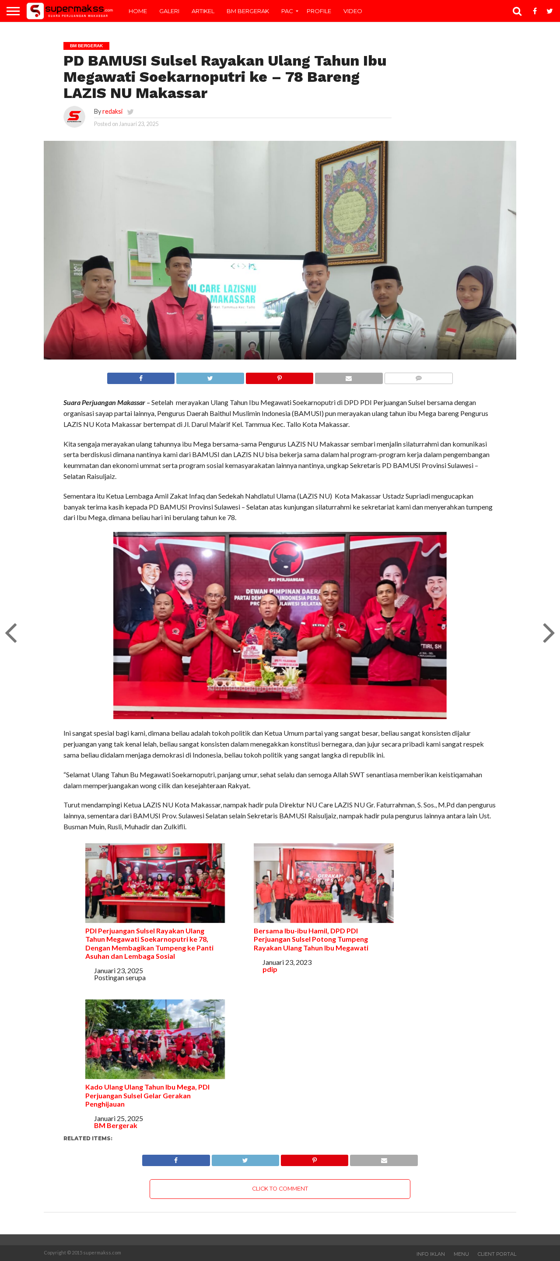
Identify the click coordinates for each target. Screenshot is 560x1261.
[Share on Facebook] (141, 376)
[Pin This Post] (279, 376)
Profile (319, 10)
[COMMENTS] (418, 376)
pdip (269, 969)
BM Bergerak (248, 10)
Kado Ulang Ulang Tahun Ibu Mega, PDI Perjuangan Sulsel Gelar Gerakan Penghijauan (147, 1095)
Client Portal (497, 1254)
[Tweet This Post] (210, 376)
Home (138, 10)
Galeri (169, 10)
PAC (287, 10)
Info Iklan (430, 1254)
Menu (461, 1254)
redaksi (112, 111)
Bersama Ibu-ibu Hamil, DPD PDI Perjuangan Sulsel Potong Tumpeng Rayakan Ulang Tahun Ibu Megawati (311, 938)
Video (352, 10)
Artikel (203, 10)
